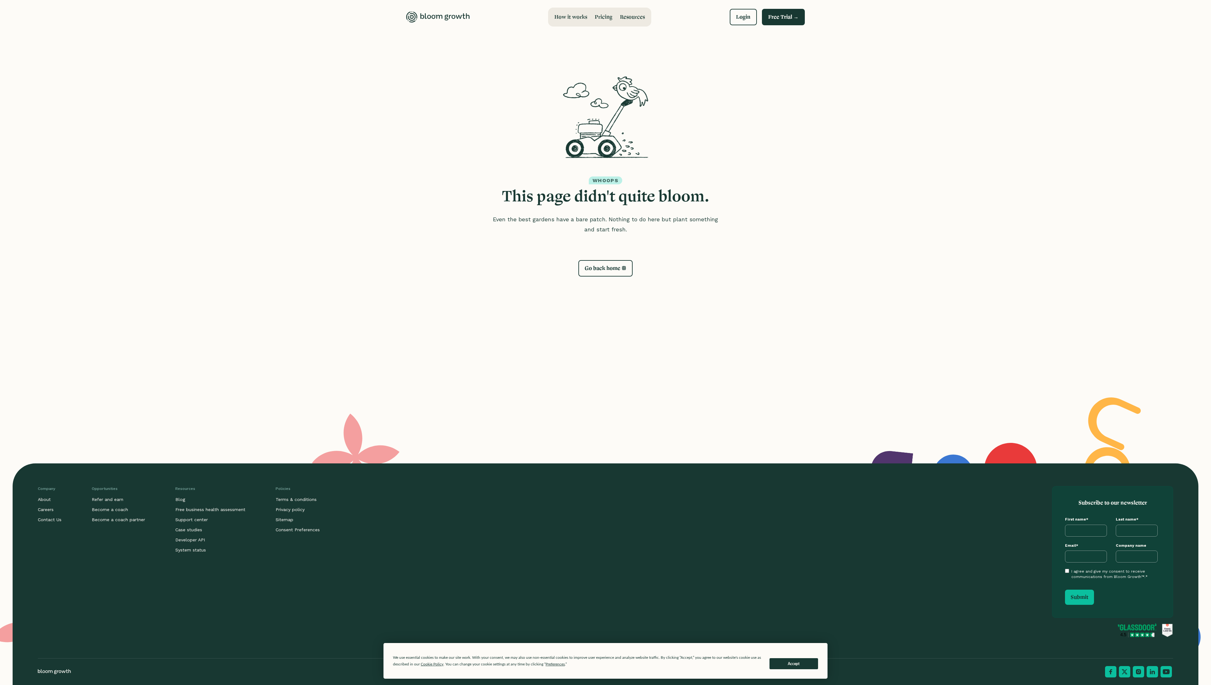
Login (743, 17)
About (44, 499)
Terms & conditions (296, 499)
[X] (1124, 671)
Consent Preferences (298, 529)
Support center (191, 519)
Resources (632, 17)
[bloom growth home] (438, 17)
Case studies (188, 529)
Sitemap (284, 519)
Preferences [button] (555, 664)
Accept (793, 664)
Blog (180, 499)
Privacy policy (290, 509)
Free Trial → (783, 17)
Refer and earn (107, 499)
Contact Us (49, 519)
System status (190, 549)
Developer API (190, 539)
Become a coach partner (118, 519)
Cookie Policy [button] (432, 664)
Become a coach (110, 509)
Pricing (603, 17)
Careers (46, 509)
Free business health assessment (210, 509)
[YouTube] (1166, 671)
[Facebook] (1110, 671)
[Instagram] (1138, 671)
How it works (570, 17)
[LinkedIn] (1152, 671)
